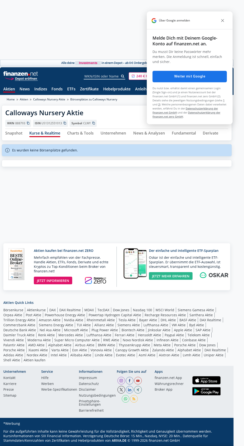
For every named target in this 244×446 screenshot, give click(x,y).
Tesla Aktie (127, 320)
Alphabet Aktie (59, 345)
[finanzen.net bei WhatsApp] (125, 399)
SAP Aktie (203, 330)
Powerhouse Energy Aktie (65, 315)
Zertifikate (89, 89)
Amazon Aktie (50, 320)
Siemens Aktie (128, 325)
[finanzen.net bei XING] (138, 390)
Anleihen (143, 89)
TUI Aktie (84, 325)
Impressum (88, 378)
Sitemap (9, 396)
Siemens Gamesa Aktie (196, 310)
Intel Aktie (59, 355)
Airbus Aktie (84, 345)
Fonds (57, 89)
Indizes (40, 89)
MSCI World (165, 310)
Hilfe (45, 378)
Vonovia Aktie (101, 350)
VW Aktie (179, 325)
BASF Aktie (187, 320)
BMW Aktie (106, 345)
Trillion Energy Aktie (19, 320)
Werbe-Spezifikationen (59, 390)
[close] (222, 20)
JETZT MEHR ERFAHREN (170, 276)
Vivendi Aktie (13, 340)
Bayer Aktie (148, 320)
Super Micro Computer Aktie (77, 340)
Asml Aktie (147, 355)
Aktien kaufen (35, 360)
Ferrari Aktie (124, 335)
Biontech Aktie (133, 330)
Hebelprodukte (117, 89)
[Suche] (122, 76)
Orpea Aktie (12, 315)
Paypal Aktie (174, 335)
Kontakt (9, 378)
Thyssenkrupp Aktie (134, 345)
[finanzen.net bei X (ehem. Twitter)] (121, 390)
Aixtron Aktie (169, 355)
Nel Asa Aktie (50, 330)
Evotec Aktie (125, 355)
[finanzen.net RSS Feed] (134, 399)
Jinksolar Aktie (159, 330)
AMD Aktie (36, 345)
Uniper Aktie (214, 355)
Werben (47, 384)
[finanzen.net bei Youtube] (138, 380)
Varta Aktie (60, 350)
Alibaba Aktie (80, 355)
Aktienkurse (36, 310)
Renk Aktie (46, 335)
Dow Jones (121, 310)
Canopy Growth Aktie (132, 350)
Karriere (9, 384)
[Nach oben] (222, 441)
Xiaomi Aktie (38, 350)
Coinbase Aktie (194, 340)
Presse (8, 390)
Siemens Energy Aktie (56, 325)
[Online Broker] (21, 78)
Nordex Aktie (37, 355)
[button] (146, 76)
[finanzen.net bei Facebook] (129, 380)
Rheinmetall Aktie (101, 320)
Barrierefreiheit (91, 411)
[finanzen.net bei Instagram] (121, 380)
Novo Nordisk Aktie (138, 340)
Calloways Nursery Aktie (49, 99)
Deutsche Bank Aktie (19, 330)
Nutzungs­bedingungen (97, 396)
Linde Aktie (103, 355)
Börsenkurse (13, 310)
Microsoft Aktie (76, 330)
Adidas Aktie (13, 355)
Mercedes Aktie (70, 335)
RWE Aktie (111, 340)
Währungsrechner (169, 384)
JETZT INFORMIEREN (53, 280)
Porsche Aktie (185, 345)
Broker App (164, 390)
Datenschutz (89, 384)
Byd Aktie (196, 325)
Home (11, 99)
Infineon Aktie (167, 340)
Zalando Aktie (163, 350)
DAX (52, 310)
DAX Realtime (70, 310)
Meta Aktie (162, 345)
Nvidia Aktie (73, 320)
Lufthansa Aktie (155, 325)
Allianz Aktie (104, 325)
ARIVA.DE (119, 440)
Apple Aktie (183, 330)
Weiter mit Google (189, 76)
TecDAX (103, 310)
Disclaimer (87, 390)
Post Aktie (33, 315)
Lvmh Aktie (191, 355)
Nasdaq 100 (142, 310)
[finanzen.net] (20, 73)
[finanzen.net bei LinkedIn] (129, 390)
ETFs (71, 89)
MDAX (89, 310)
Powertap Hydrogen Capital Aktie (115, 315)
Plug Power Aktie (105, 330)
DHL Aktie (168, 320)
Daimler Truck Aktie (19, 335)
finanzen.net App (168, 378)
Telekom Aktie (199, 335)
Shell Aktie (11, 360)
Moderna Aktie (39, 340)
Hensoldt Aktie (149, 335)
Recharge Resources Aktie (165, 315)
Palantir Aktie (14, 345)
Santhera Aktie (201, 315)
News (25, 89)
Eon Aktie (79, 350)
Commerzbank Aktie (19, 325)
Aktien (9, 89)
